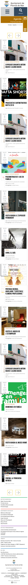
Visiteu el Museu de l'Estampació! (12, 332)
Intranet (22, 576)
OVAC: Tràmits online (6, 542)
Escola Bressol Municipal (7, 514)
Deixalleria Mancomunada (7, 505)
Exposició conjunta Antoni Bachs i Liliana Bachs (15, 66)
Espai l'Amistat (4, 518)
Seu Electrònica (4, 552)
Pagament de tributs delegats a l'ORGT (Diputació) (13, 544)
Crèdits (16, 576)
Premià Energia (4, 506)
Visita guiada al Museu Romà (16, 443)
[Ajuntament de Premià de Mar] (14, 565)
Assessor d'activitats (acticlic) (8, 546)
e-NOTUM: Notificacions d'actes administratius (12, 554)
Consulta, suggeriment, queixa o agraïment (14, 573)
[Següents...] (18, 35)
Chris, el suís (10, 253)
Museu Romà (4, 521)
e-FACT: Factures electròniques (8, 555)
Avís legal (15, 574)
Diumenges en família (13, 407)
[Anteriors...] (10, 35)
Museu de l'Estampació (6, 520)
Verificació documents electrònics (9, 557)
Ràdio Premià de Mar (6, 501)
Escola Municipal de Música (7, 516)
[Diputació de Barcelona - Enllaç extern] (14, 582)
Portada (10, 24)
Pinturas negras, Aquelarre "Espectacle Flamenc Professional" (14, 291)
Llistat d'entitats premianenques (8, 529)
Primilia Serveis (4, 503)
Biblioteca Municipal (5, 513)
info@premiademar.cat (14, 570)
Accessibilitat (8, 576)
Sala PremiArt (4, 523)
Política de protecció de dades (15, 575)
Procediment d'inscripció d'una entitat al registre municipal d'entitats (12, 533)
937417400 (14, 569)
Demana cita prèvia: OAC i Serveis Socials (11, 540)
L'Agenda (14, 24)
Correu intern (15, 577)
